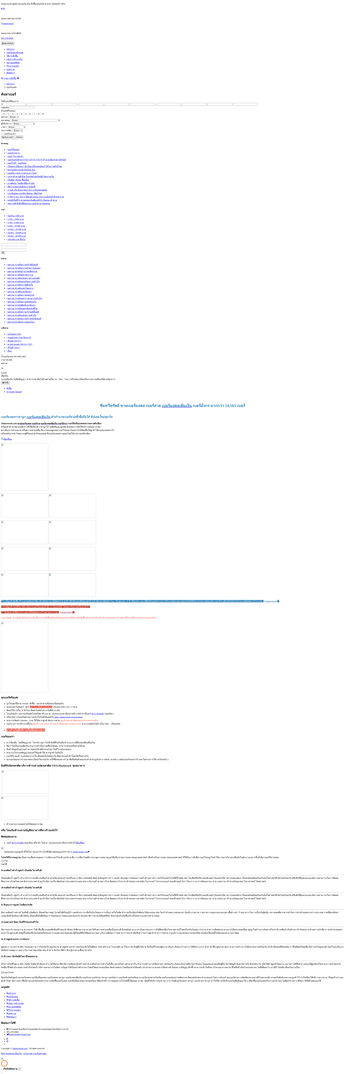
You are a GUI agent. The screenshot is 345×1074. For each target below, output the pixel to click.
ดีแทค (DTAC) (14, 341)
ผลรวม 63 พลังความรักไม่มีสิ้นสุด (23, 312)
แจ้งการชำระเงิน (14, 59)
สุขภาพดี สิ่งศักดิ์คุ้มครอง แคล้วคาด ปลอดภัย (28, 203)
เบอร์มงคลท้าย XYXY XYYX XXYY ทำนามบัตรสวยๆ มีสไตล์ (36, 160)
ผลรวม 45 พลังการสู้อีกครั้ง (20, 285)
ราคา (3, 127)
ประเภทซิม (6, 130)
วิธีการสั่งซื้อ (12, 56)
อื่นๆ (9, 351)
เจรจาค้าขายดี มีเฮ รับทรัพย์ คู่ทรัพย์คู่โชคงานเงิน (30, 176)
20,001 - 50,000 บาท (16, 233)
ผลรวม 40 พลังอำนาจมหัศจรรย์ (22, 271)
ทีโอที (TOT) (13, 347)
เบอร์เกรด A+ (13, 153)
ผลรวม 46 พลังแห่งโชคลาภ (20, 288)
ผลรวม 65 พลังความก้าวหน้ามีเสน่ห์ (24, 318)
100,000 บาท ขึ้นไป (16, 239)
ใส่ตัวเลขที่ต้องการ (10, 101)
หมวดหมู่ (5, 120)
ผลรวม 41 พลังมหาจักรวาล (20, 275)
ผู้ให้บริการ (6, 124)
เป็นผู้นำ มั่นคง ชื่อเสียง (18, 180)
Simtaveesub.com (80, 852)
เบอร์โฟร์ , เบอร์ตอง (16, 163)
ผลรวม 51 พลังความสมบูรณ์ (20, 295)
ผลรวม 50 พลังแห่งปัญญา (19, 291)
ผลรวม (4, 117)
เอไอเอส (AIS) (14, 334)
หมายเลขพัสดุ (13, 63)
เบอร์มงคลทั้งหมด (14, 52)
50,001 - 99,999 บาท (16, 236)
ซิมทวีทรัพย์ (8, 44)
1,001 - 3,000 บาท (15, 219)
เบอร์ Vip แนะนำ (15, 156)
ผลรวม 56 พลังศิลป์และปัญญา (21, 305)
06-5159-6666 (97, 714)
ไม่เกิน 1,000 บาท (15, 216)
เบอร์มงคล (13, 996)
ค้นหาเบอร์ (8, 137)
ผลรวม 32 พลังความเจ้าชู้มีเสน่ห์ (22, 265)
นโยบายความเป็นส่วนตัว (34, 1053)
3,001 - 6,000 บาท (15, 222)
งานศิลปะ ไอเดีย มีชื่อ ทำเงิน (20, 183)
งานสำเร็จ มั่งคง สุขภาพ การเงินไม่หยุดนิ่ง (27, 190)
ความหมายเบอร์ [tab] (14, 392)
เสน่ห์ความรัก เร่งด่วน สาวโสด (22, 173)
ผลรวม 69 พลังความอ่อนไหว (21, 322)
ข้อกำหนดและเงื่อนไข (11, 1053)
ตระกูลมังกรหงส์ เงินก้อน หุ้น (21, 170)
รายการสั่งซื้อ (10, 78)
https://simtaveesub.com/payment (68, 717)
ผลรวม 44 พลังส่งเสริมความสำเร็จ (23, 281)
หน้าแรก (10, 49)
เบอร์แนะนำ (10, 134)
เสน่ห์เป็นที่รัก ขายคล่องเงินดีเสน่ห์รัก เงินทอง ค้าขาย (32, 200)
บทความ (10, 69)
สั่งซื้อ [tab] (9, 388)
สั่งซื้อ (6, 383)
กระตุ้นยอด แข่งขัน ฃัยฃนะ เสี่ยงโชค (24, 193)
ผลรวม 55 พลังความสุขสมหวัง (21, 302)
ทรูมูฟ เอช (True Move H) (19, 337)
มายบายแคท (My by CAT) (19, 344)
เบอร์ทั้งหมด (13, 149)
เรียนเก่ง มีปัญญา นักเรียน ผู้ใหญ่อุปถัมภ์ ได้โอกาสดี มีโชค (34, 166)
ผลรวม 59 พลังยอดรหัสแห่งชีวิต (22, 308)
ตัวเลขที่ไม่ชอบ (8, 111)
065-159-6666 (7, 38)
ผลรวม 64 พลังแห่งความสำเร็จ (21, 315)
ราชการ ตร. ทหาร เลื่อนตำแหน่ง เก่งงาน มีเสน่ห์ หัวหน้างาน (35, 197)
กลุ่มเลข (5, 107)
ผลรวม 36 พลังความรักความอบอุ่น (23, 268)
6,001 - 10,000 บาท (16, 226)
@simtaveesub (7, 23)
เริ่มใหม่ (18, 137)
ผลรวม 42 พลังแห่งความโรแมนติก (23, 278)
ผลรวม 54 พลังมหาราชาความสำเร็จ (24, 298)
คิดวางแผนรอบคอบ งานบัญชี (21, 187)
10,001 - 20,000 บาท (16, 229)
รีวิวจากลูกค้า (12, 66)
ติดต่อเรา (10, 73)
